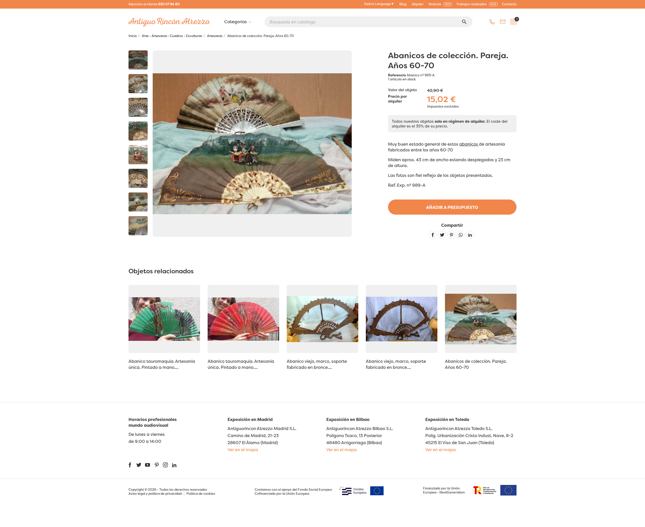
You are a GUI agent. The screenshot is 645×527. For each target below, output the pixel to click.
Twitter (138, 465)
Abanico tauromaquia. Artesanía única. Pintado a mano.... (161, 364)
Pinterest (451, 235)
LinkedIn (174, 465)
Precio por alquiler (397, 99)
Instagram (165, 465)
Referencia (397, 75)
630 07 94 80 (169, 4)
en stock (409, 79)
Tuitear (442, 235)
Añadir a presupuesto (452, 207)
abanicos (469, 144)
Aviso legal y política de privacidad (155, 493)
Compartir (432, 235)
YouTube (147, 465)
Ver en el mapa (243, 449)
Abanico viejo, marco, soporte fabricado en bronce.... (317, 364)
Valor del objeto (402, 89)
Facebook (129, 465)
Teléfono (492, 21)
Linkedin (470, 235)
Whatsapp (460, 235)
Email (502, 21)
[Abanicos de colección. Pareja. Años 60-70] (138, 60)
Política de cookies (200, 493)
